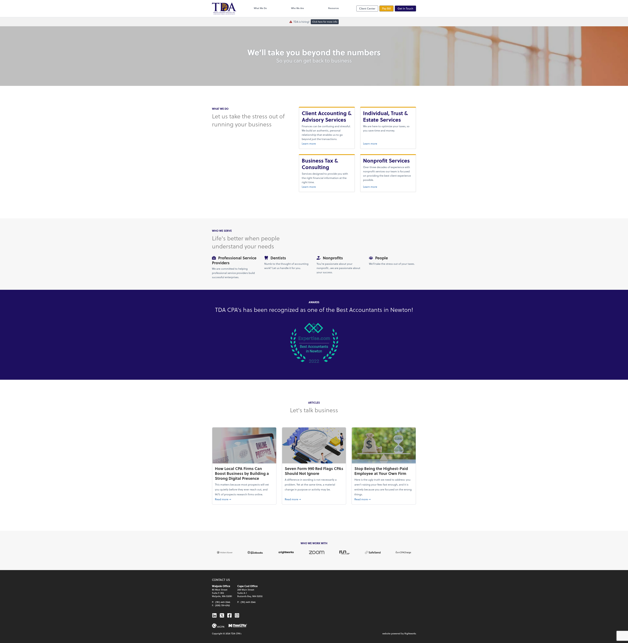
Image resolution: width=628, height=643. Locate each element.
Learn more (327, 143)
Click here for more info (324, 21)
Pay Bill (386, 8)
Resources (333, 8)
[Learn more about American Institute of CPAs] (218, 625)
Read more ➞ (244, 499)
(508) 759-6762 (222, 605)
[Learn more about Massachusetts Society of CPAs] (238, 625)
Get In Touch (405, 8)
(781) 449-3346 (222, 602)
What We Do (260, 8)
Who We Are (297, 8)
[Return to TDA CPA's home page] (224, 8)
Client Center (367, 8)
